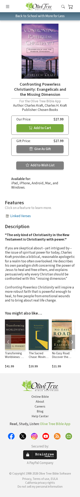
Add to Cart (42, 128)
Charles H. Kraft (56, 105)
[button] (63, 7)
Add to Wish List (42, 165)
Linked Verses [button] (20, 216)
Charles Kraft (34, 105)
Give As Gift (42, 149)
